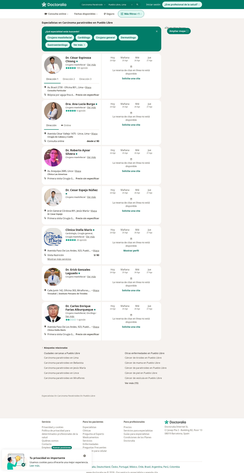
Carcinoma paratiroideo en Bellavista (63, 362)
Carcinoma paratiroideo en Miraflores (64, 378)
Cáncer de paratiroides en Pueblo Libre (145, 367)
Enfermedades (90, 444)
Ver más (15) (131, 383)
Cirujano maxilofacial (60, 37)
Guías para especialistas (136, 433)
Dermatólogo (128, 37)
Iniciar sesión (153, 4)
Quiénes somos (50, 440)
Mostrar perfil (131, 250)
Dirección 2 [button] (69, 79)
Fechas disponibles (84, 13)
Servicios (87, 440)
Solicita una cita (131, 78)
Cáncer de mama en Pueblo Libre (142, 362)
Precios (128, 427)
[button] (157, 31)
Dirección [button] (51, 125)
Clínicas (87, 430)
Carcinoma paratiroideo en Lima (61, 357)
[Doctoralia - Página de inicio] (59, 4)
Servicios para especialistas (138, 430)
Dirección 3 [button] (85, 79)
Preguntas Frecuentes (94, 447)
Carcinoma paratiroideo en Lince (61, 373)
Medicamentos (91, 437)
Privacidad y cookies (52, 427)
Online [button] (67, 125)
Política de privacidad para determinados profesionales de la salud (60, 434)
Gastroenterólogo (58, 44)
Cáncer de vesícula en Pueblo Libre (143, 378)
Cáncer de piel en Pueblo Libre (141, 373)
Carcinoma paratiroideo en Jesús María (65, 367)
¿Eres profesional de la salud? (181, 4)
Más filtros (132, 13)
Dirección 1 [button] (52, 79)
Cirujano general (105, 37)
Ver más (78, 44)
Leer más (34, 465)
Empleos (56, 447)
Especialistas (89, 427)
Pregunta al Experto (93, 433)
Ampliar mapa (177, 31)
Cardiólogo (84, 37)
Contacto (47, 444)
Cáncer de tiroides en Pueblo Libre (143, 357)
